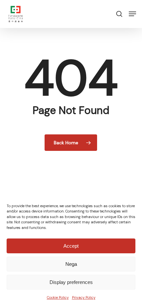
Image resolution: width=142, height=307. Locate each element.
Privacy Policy (83, 297)
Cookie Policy (58, 297)
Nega (71, 264)
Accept (71, 246)
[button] (132, 14)
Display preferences (71, 282)
